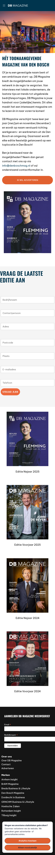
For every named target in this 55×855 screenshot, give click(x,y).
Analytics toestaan (28, 840)
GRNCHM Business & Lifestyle (17, 801)
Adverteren (7, 768)
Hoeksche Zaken (10, 806)
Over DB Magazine (11, 760)
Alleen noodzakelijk (27, 847)
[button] (5, 5)
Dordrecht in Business (13, 797)
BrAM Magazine (10, 784)
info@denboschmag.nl (16, 165)
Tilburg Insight (8, 815)
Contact (6, 764)
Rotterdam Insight (11, 810)
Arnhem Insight (9, 779)
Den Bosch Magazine (12, 793)
